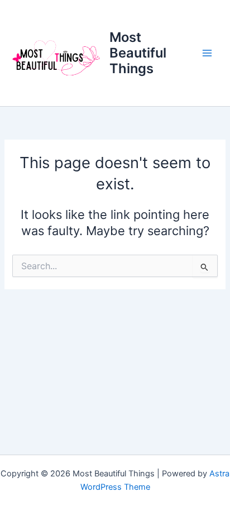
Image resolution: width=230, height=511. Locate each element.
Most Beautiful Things (137, 53)
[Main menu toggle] (207, 53)
